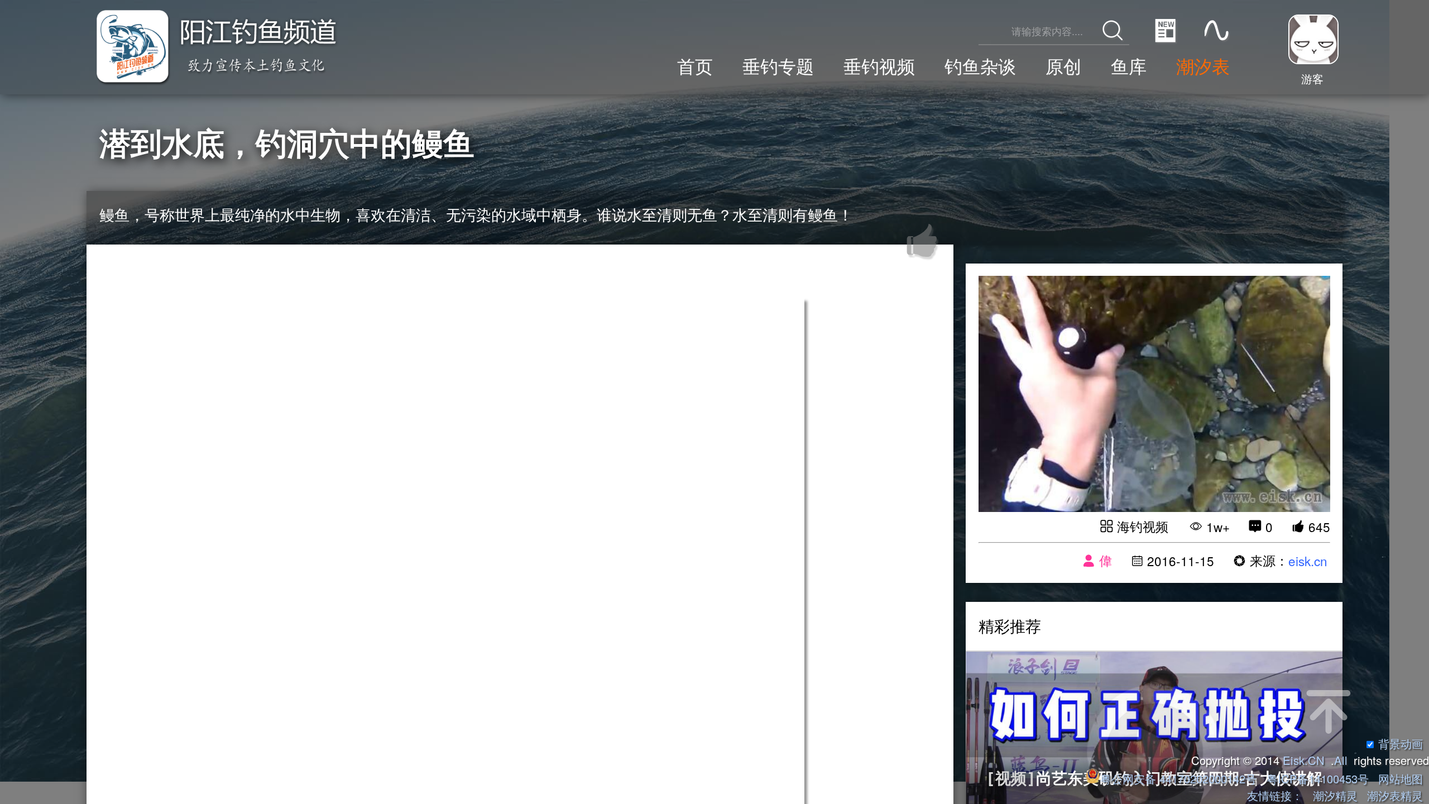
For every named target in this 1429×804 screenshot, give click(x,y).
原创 (1063, 65)
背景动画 (1400, 743)
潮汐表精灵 (1395, 795)
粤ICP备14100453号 (1318, 778)
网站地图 (1400, 778)
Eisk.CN (1304, 760)
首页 (695, 65)
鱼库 (1129, 65)
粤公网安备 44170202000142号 (1180, 778)
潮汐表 (1203, 65)
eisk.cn (1307, 561)
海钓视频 (1142, 526)
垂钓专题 (778, 65)
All (1341, 760)
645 (1319, 526)
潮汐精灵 (1335, 795)
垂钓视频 (879, 65)
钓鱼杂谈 (980, 65)
